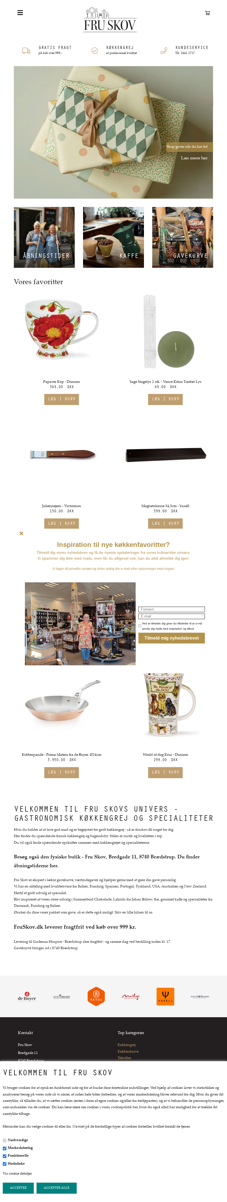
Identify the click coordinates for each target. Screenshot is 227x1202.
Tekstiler (124, 1058)
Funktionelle (18, 1156)
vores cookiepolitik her (120, 1107)
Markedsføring (20, 1148)
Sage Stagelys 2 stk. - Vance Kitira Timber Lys (166, 382)
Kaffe (128, 256)
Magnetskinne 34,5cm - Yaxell (165, 506)
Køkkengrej (127, 1045)
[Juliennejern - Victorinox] (61, 454)
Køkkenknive (128, 1052)
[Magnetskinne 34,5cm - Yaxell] (165, 454)
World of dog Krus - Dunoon (165, 755)
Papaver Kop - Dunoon (61, 382)
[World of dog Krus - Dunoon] (165, 703)
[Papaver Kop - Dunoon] (61, 330)
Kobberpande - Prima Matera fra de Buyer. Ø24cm (61, 755)
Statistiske (16, 1164)
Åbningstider (46, 256)
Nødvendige (18, 1140)
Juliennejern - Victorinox (61, 506)
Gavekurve (190, 256)
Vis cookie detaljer (17, 1174)
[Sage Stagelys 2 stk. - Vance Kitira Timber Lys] (165, 330)
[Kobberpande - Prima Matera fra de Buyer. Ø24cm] (61, 703)
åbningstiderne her (35, 866)
